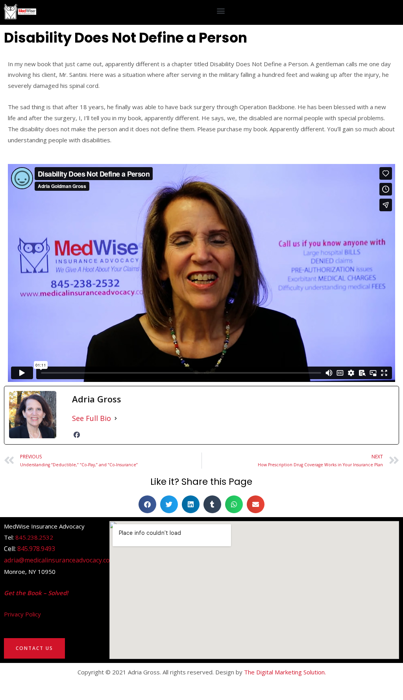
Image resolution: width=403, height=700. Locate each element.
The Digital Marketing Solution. (285, 672)
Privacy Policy (22, 614)
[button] (220, 10)
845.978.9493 (36, 548)
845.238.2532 (34, 537)
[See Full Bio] (115, 418)
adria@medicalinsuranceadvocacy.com (59, 560)
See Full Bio (91, 418)
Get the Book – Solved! (36, 593)
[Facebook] (76, 434)
